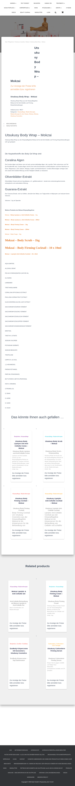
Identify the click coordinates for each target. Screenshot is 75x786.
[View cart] (62, 12)
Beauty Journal (25, 12)
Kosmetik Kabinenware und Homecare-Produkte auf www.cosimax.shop (50, 759)
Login (48, 12)
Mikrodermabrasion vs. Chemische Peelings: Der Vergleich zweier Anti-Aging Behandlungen (42, 763)
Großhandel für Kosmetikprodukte (59, 754)
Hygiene (68, 7)
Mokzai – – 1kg (21, 215)
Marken (12, 3)
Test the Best (25, 3)
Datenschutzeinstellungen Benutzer (54, 750)
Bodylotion (17, 436)
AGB (10, 750)
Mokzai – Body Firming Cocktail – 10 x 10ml (33, 247)
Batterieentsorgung (21, 750)
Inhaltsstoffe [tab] (11, 126)
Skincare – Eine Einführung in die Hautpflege (22, 772)
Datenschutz (35, 750)
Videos (14, 12)
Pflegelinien (46, 7)
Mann (36, 7)
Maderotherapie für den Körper (19, 114)
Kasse (15, 759)
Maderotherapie (30, 112)
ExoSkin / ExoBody (22, 643)
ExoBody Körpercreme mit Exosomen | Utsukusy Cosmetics (19, 651)
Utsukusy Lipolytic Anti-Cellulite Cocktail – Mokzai (53, 501)
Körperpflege (24, 7)
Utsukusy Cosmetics (20, 42)
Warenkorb (30, 777)
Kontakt (22, 759)
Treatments (60, 3)
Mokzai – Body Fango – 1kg (13, 234)
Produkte (69, 768)
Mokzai (27, 42)
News (4, 768)
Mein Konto (7, 763)
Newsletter (38, 12)
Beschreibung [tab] (11, 123)
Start (6, 42)
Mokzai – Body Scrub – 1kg (22, 240)
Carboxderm (52, 643)
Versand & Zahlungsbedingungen (49, 772)
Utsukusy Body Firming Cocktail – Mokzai (21, 501)
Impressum (6, 759)
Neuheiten (37, 3)
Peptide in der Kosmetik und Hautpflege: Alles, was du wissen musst (41, 768)
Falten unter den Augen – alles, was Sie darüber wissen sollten (24, 754)
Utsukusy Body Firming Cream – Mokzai (56, 594)
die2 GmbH (50, 782)
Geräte (58, 7)
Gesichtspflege (9, 7)
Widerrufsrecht (42, 777)
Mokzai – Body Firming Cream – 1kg (16, 224)
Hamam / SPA (48, 3)
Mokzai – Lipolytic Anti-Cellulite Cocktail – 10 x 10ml (21, 254)
